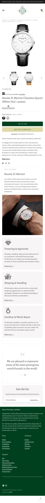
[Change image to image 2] (29, 78)
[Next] (41, 78)
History (27, 440)
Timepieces (5, 444)
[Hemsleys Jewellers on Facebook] (3, 485)
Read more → (9, 266)
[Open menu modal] (3, 10)
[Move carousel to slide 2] (22, 375)
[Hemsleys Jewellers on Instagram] (6, 485)
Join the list (22, 389)
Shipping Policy (7, 465)
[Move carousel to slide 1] (20, 375)
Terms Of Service (7, 469)
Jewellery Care (29, 442)
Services (27, 444)
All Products (12, 20)
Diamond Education (8, 463)
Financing (28, 446)
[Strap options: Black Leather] (3, 118)
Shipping (14, 134)
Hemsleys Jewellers (17, 490)
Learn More (22, 94)
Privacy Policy (6, 471)
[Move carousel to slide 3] (25, 375)
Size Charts (5, 460)
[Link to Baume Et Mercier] (8, 107)
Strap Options (7, 114)
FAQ (3, 458)
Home (4, 20)
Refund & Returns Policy (9, 467)
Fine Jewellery (6, 442)
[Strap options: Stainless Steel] (7, 118)
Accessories (5, 446)
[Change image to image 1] (14, 78)
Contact (27, 448)
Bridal (4, 440)
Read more (6, 159)
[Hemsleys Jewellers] (22, 10)
